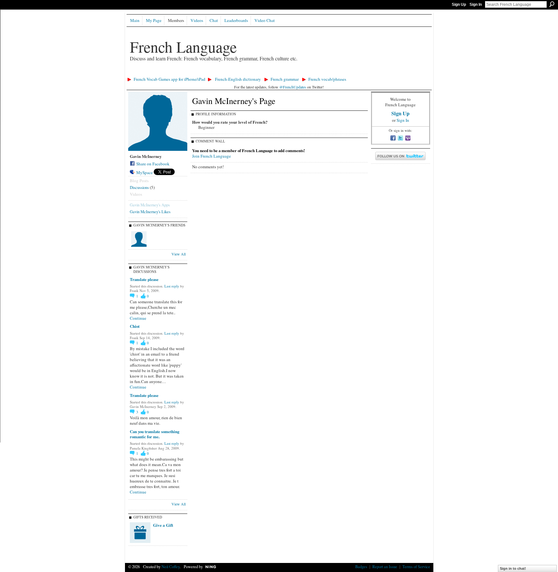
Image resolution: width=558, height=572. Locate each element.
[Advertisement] (242, 72)
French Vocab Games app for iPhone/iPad (169, 79)
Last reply (171, 286)
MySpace (144, 172)
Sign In (476, 4)
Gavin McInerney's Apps (150, 204)
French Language (183, 46)
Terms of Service (416, 566)
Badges (361, 566)
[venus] (139, 239)
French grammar (285, 79)
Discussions (139, 187)
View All (178, 253)
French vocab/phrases (327, 79)
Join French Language (211, 156)
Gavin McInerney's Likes (150, 211)
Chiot (135, 326)
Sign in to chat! (513, 568)
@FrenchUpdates (292, 86)
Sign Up (459, 4)
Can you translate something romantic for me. (154, 434)
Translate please (144, 279)
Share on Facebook (153, 164)
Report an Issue (384, 566)
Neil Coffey (170, 566)
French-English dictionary (238, 79)
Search (551, 4)
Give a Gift (163, 525)
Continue (138, 318)
